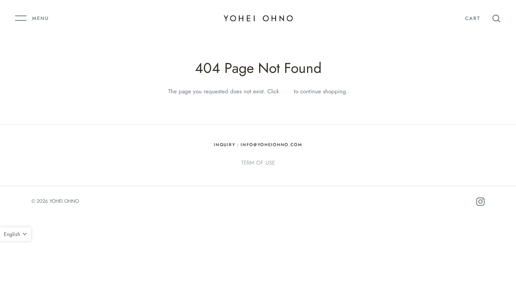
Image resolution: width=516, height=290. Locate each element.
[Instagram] (480, 202)
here (286, 91)
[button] (15, 234)
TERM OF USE (258, 163)
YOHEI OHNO (64, 201)
